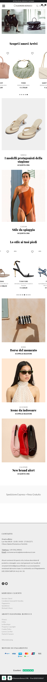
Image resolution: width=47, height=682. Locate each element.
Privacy (4, 619)
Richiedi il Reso (7, 608)
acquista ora (23, 165)
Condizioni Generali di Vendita (12, 601)
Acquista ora (23, 233)
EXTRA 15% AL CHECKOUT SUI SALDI (23, 1)
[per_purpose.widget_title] (4, 678)
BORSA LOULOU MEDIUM (23, 85)
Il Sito (4, 622)
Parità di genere (8, 634)
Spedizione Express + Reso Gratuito (23, 494)
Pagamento (6, 603)
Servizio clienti (7, 598)
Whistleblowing (7, 640)
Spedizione (5, 606)
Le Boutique (6, 624)
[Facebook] (3, 583)
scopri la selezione (23, 354)
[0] (43, 6)
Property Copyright (9, 627)
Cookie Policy (6, 629)
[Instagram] (6, 583)
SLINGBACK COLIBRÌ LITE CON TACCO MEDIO (23, 284)
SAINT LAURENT (23, 83)
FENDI (23, 281)
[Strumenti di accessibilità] (10, 678)
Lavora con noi (7, 632)
